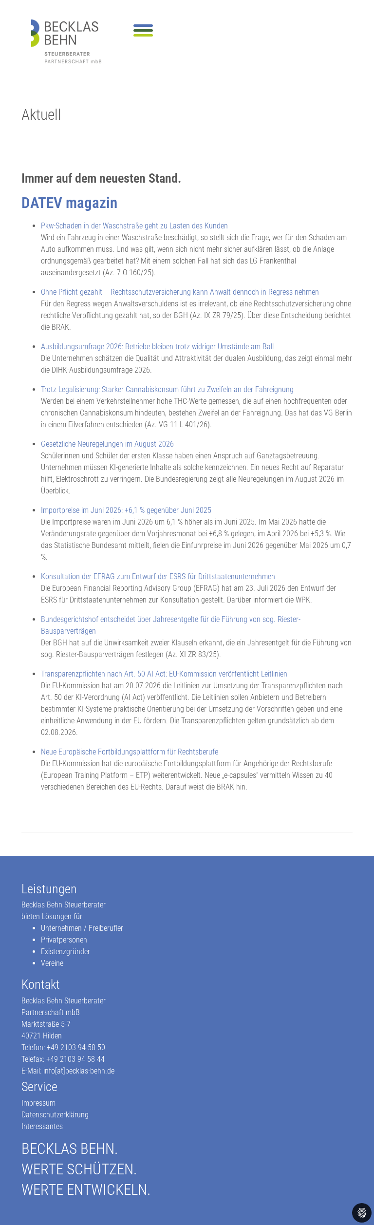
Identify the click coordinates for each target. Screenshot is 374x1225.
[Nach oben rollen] (352, 1203)
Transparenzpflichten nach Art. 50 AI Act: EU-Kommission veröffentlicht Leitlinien (164, 673)
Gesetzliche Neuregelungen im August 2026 (107, 444)
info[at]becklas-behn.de (78, 1070)
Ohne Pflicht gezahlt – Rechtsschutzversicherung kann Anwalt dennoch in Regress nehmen (180, 292)
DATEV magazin (69, 203)
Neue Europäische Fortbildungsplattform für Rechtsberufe (129, 751)
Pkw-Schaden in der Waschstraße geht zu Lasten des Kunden (134, 225)
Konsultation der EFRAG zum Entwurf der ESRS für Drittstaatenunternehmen (158, 576)
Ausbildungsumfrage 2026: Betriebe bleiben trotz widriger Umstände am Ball (157, 346)
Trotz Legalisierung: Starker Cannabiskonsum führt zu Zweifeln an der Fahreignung (167, 389)
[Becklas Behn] (66, 41)
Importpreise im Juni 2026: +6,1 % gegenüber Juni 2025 (126, 510)
